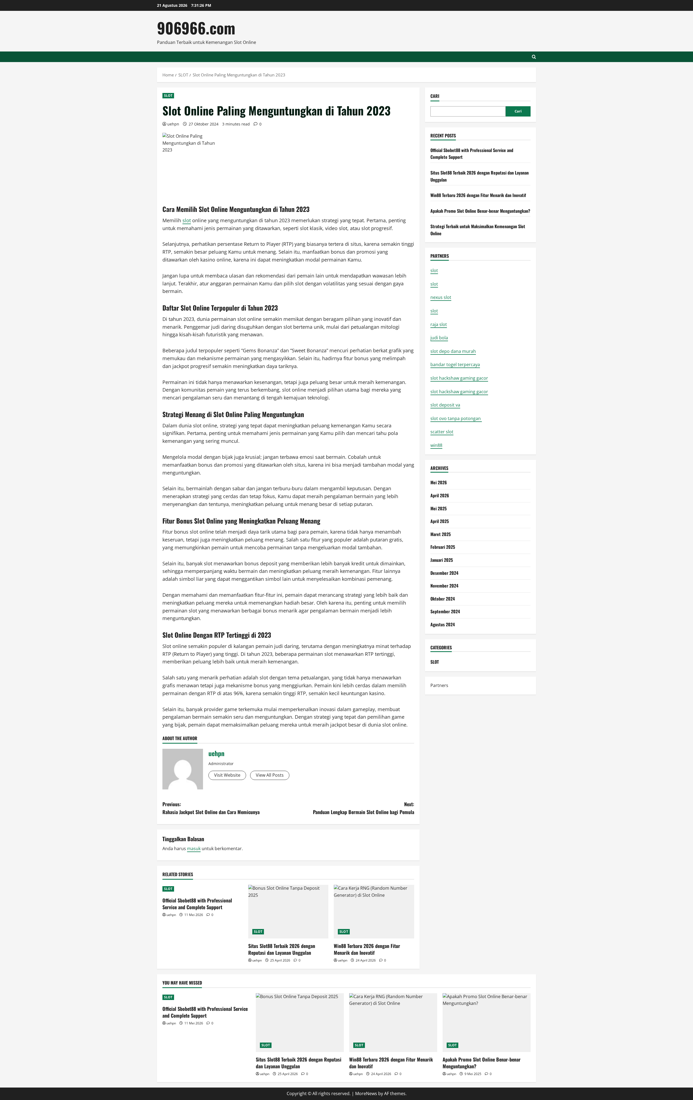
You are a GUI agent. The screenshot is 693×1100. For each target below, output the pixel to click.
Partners (439, 685)
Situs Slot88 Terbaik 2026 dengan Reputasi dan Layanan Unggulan (281, 949)
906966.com (196, 27)
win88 (436, 445)
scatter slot (441, 432)
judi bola (439, 338)
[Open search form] (534, 56)
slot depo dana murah (453, 351)
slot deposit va (445, 405)
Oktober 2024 (442, 598)
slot (186, 220)
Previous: (211, 808)
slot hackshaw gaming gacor (459, 378)
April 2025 (439, 521)
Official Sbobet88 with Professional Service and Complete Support (197, 904)
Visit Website (227, 775)
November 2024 (444, 585)
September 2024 (445, 611)
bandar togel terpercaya (455, 364)
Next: (363, 808)
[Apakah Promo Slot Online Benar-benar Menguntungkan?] (487, 1022)
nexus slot (440, 298)
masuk (194, 848)
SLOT (168, 95)
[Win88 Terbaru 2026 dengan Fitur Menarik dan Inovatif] (374, 911)
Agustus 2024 (442, 624)
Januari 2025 (441, 560)
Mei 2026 (438, 482)
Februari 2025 (442, 547)
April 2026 (439, 495)
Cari (434, 96)
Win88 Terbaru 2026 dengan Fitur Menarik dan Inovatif (367, 949)
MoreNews (366, 1093)
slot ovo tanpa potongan (456, 418)
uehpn (173, 124)
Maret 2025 (440, 534)
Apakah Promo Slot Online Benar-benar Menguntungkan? (480, 211)
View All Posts (270, 775)
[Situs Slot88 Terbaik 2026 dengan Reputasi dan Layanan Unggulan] (288, 911)
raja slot (438, 324)
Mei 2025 (438, 508)
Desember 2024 (444, 573)
